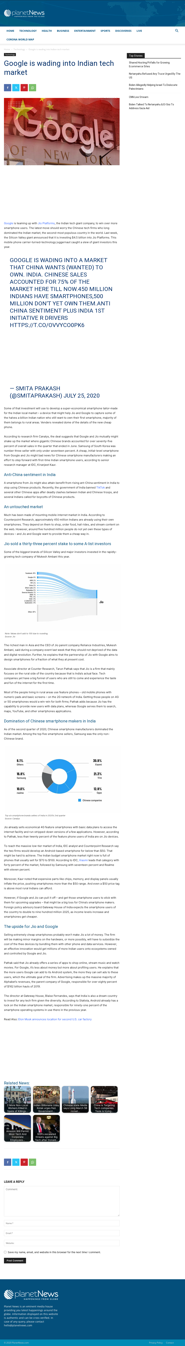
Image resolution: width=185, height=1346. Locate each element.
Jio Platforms (46, 223)
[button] (176, 31)
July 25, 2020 (82, 395)
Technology (28, 30)
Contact (170, 1342)
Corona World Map (20, 39)
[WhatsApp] (32, 87)
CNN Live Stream (138, 97)
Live (139, 30)
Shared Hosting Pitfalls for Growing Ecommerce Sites (149, 64)
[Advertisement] (62, 195)
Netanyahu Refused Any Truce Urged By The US (154, 75)
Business (63, 30)
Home (10, 30)
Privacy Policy (156, 1342)
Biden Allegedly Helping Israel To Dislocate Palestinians (153, 87)
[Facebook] (7, 87)
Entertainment (85, 30)
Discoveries (123, 30)
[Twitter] (16, 87)
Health (47, 30)
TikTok (100, 487)
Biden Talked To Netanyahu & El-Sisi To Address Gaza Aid (151, 106)
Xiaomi (83, 860)
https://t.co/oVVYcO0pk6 (47, 325)
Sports (105, 30)
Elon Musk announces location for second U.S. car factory (55, 1019)
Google (8, 223)
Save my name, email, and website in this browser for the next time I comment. (54, 1252)
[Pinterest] (24, 87)
